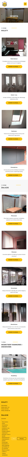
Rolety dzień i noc (5, 407)
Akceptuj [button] (22, 438)
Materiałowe (4, 405)
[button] (14, 66)
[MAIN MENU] (25, 3)
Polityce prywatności (5, 454)
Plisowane (3, 418)
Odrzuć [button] (14, 438)
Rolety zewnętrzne (5, 410)
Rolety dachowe (5, 408)
